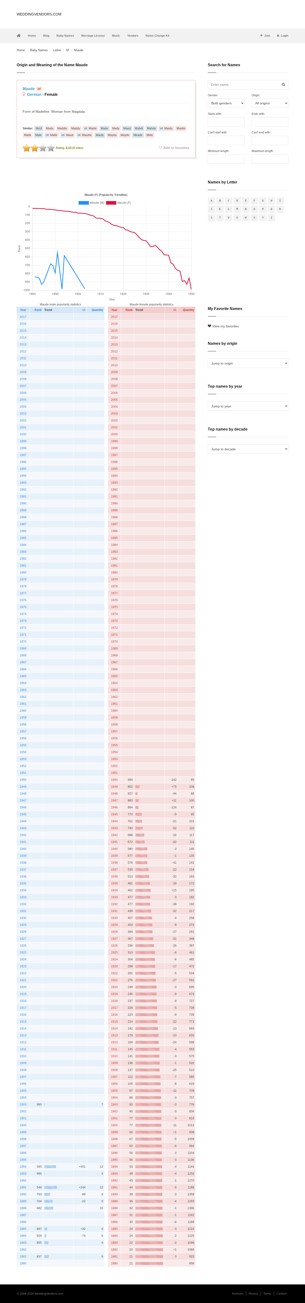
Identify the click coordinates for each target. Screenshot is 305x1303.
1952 (23, 766)
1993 (23, 482)
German (34, 94)
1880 (23, 1263)
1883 (23, 1242)
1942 (23, 835)
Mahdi (139, 128)
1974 (23, 614)
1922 (23, 973)
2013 (23, 344)
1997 (23, 455)
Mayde (125, 135)
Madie (93, 128)
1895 (23, 1159)
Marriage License (93, 35)
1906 (23, 1083)
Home (32, 35)
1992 (23, 489)
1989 (23, 510)
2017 (23, 317)
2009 (23, 372)
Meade (137, 135)
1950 (23, 779)
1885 (23, 1229)
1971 (23, 634)
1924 (23, 959)
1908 (23, 1070)
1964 (23, 683)
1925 (23, 952)
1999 (23, 441)
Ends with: (258, 114)
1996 (23, 462)
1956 (23, 738)
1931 (23, 911)
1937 (23, 869)
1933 (23, 897)
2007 (23, 386)
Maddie (62, 128)
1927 (23, 938)
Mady (115, 128)
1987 (23, 524)
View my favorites (225, 326)
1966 (23, 669)
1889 (23, 1201)
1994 (23, 475)
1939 (23, 855)
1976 (23, 600)
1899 (23, 1132)
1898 (23, 1139)
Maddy (75, 128)
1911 (23, 1049)
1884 (23, 1235)
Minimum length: (218, 151)
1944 (23, 821)
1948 (23, 793)
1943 (23, 828)
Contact (281, 1293)
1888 (23, 1208)
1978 (23, 586)
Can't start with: (217, 132)
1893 (23, 1173)
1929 (23, 925)
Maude (29, 89)
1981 (23, 565)
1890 (23, 1194)
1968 (23, 655)
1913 (23, 1035)
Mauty (100, 135)
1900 (23, 1125)
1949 (23, 786)
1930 (23, 918)
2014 (23, 337)
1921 (23, 980)
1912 (23, 1042)
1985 (23, 538)
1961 (23, 703)
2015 (23, 330)
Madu (104, 128)
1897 (23, 1146)
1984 (23, 545)
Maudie (87, 135)
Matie (53, 135)
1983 (23, 551)
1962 (23, 697)
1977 (23, 593)
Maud (69, 135)
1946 (23, 807)
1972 (23, 627)
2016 (23, 323)
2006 (23, 393)
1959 (23, 717)
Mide (150, 135)
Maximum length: (263, 151)
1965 (23, 676)
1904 (23, 1097)
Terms (267, 1293)
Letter (57, 50)
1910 (23, 1056)
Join (267, 35)
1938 (23, 862)
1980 (23, 572)
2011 (23, 358)
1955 (23, 745)
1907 (23, 1077)
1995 (23, 469)
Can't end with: (261, 132)
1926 (23, 945)
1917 (23, 1007)
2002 (23, 420)
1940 (23, 849)
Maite (27, 135)
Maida (168, 128)
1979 (23, 579)
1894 (23, 1166)
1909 (23, 1063)
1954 (23, 752)
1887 (23, 1215)
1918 (23, 1001)
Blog (46, 35)
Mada (49, 128)
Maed (127, 128)
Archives (237, 1293)
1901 (23, 1118)
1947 (23, 800)
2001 (23, 427)
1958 (23, 724)
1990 (23, 503)
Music (116, 35)
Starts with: (215, 114)
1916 (23, 1014)
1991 (23, 496)
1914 (23, 1028)
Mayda (112, 135)
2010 (23, 365)
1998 (23, 448)
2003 (23, 413)
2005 (23, 399)
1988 (23, 517)
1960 (23, 710)
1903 (23, 1104)
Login (284, 35)
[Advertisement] (106, 174)
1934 (23, 890)
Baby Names (65, 35)
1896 (23, 1153)
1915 (23, 1021)
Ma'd (39, 128)
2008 (23, 379)
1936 (23, 876)
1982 (23, 558)
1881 (23, 1256)
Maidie (181, 128)
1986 (23, 531)
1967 (23, 662)
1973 (23, 621)
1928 (23, 931)
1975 (23, 607)
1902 (23, 1111)
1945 (23, 814)
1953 (23, 759)
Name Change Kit (157, 35)
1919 (23, 994)
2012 (23, 351)
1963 (23, 690)
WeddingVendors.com (39, 14)
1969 (23, 648)
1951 (23, 773)
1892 (23, 1180)
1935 (23, 883)
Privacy (253, 1293)
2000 (23, 434)
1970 (23, 641)
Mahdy (151, 128)
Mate (38, 135)
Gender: (213, 95)
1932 (23, 904)
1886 (23, 1222)
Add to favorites (176, 148)
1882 (23, 1249)
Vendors (132, 35)
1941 (23, 842)
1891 (23, 1187)
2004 (23, 406)
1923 (23, 966)
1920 (23, 987)
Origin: (256, 95)
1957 (23, 731)
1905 (23, 1090)
